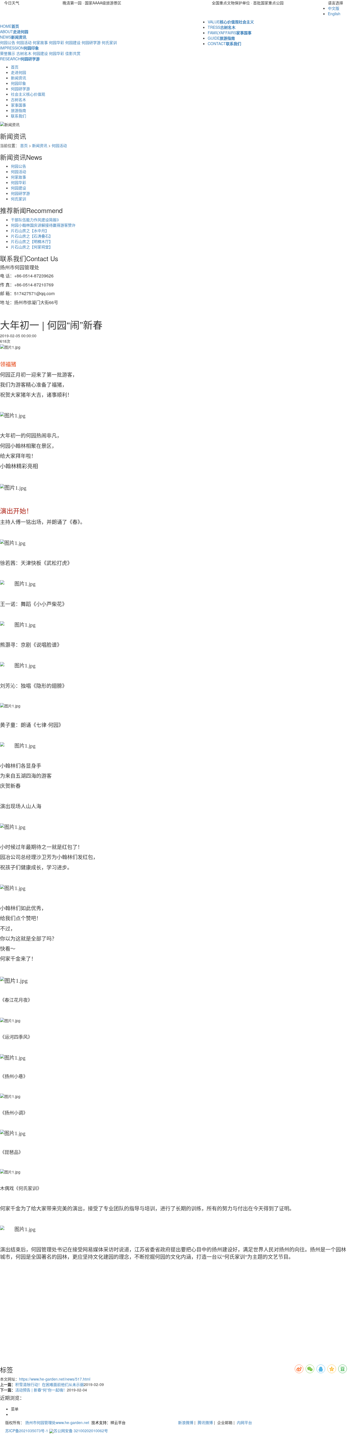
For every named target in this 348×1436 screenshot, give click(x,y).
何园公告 (7, 42)
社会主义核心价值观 (28, 94)
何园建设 (72, 42)
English (334, 13)
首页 (14, 67)
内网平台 (244, 1422)
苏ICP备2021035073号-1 (26, 1430)
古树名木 (24, 53)
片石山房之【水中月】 (30, 230)
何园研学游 (91, 42)
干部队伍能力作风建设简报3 (35, 219)
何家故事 (40, 42)
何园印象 (18, 83)
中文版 (333, 8)
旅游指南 (18, 110)
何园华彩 (56, 42)
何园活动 (24, 42)
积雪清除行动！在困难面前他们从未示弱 (49, 1384)
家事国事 (18, 105)
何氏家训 (109, 42)
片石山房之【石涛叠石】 (32, 236)
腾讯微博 (205, 1422)
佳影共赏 (72, 53)
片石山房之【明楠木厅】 (32, 241)
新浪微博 (185, 1422)
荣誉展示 (7, 53)
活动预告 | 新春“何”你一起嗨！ (41, 1390)
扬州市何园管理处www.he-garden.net (57, 1422)
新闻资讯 (18, 77)
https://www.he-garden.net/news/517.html (54, 1379)
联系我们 (18, 115)
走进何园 (18, 72)
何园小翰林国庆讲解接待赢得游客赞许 (43, 225)
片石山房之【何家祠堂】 (32, 246)
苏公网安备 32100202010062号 (81, 1430)
